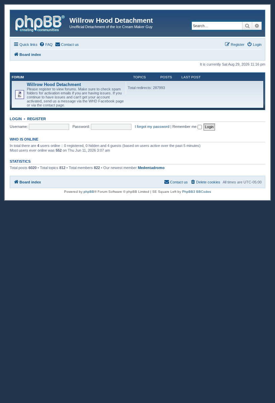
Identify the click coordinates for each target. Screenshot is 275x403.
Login (16, 119)
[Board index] (40, 22)
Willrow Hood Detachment (54, 84)
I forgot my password (152, 127)
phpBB (89, 191)
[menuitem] (46, 45)
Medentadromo (151, 168)
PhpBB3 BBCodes (196, 191)
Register (36, 119)
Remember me (185, 127)
